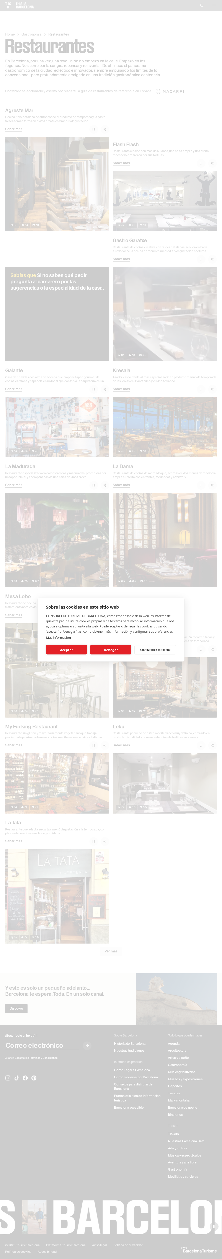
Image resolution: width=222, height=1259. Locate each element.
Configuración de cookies (155, 649)
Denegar (111, 650)
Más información (58, 637)
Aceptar (66, 650)
